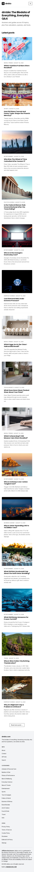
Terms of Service (7, 830)
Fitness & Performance (8, 775)
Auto (3, 817)
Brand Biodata (6, 804)
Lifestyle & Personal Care (9, 769)
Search (4, 760)
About (3, 750)
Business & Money (7, 801)
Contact (4, 753)
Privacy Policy (6, 826)
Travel (3, 814)
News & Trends (6, 785)
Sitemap (4, 843)
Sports (3, 791)
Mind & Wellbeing (7, 778)
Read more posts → (17, 725)
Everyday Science (7, 782)
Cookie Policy (6, 833)
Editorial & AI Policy (7, 839)
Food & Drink (5, 811)
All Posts (4, 757)
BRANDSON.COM (11, 867)
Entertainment (6, 788)
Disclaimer (5, 836)
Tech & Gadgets (6, 795)
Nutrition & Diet (6, 772)
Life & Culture (5, 808)
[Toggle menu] (30, 3)
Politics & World (6, 798)
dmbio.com (6, 737)
